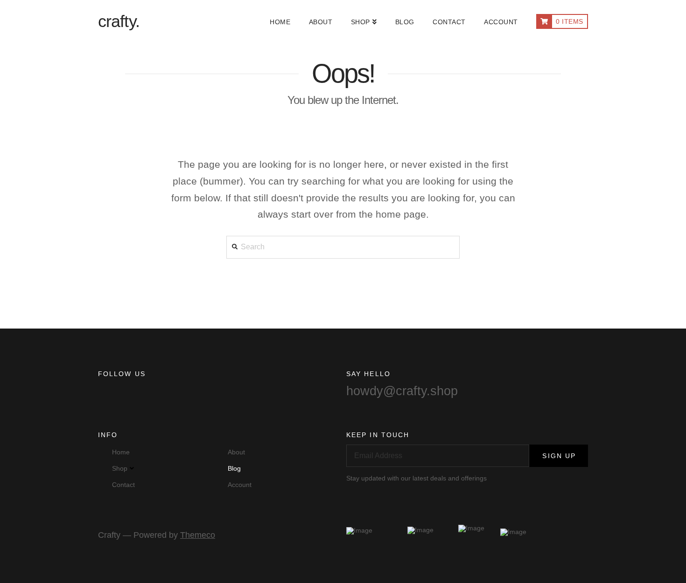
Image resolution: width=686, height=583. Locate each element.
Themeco (197, 535)
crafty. (119, 21)
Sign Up (559, 456)
